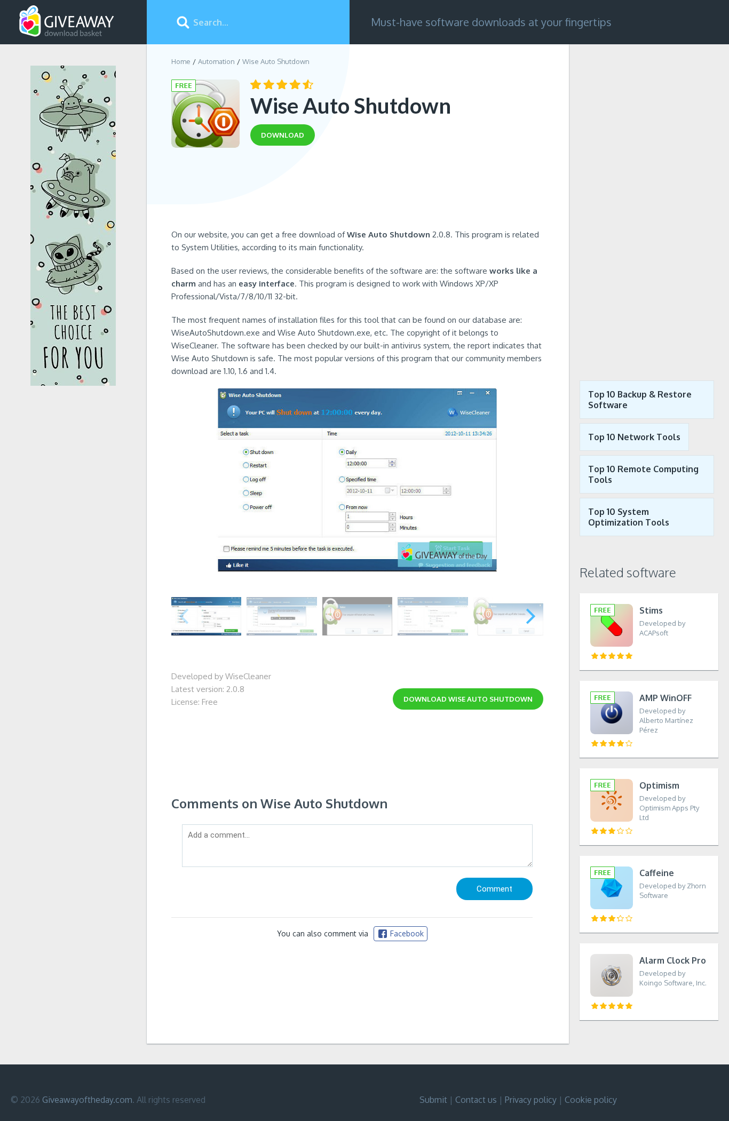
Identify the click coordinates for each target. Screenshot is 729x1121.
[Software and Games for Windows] (66, 21)
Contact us (476, 1099)
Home (181, 61)
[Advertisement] (357, 191)
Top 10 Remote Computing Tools (643, 474)
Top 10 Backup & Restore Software (640, 399)
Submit (433, 1099)
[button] (531, 616)
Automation (216, 61)
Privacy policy (531, 1099)
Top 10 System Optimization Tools (628, 517)
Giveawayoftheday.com (87, 1099)
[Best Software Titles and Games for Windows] (649, 204)
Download (468, 699)
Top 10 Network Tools (634, 437)
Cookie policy (591, 1099)
